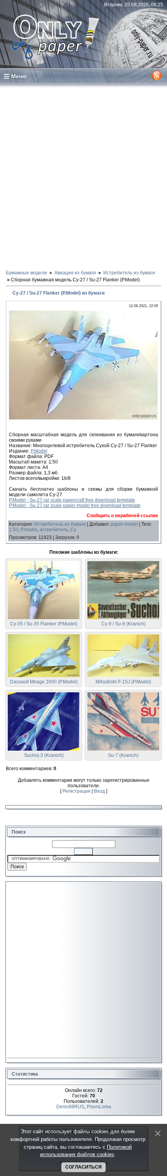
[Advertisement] (83, 176)
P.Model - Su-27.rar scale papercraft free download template (72, 500)
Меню (19, 76)
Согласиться (83, 1167)
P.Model (39, 451)
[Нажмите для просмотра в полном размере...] (83, 418)
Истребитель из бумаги (60, 524)
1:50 (13, 529)
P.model (29, 529)
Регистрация (76, 791)
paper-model (124, 524)
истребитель (54, 529)
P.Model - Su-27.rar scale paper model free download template (75, 505)
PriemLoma (99, 1106)
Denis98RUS (70, 1106)
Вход (99, 791)
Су (73, 529)
